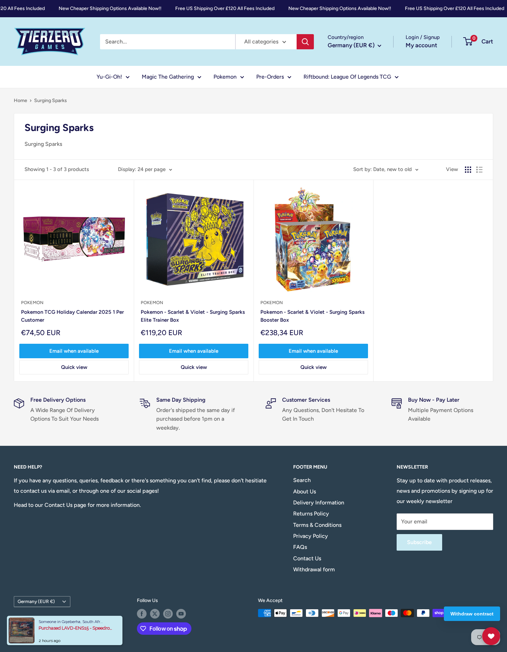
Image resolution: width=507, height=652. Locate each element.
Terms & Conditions (317, 525)
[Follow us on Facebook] (142, 614)
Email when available (74, 351)
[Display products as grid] (468, 170)
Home (20, 100)
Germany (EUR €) (36, 601)
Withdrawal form (314, 569)
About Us (304, 491)
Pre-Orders (270, 76)
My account (421, 45)
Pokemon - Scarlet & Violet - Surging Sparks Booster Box (312, 316)
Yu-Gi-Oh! (109, 76)
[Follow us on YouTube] (181, 614)
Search (302, 480)
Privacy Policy (310, 536)
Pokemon (225, 76)
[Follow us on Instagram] (168, 614)
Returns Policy (311, 513)
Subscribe (419, 542)
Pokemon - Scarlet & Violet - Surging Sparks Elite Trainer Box (193, 316)
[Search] (305, 41)
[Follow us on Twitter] (155, 614)
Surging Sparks (50, 100)
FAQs (300, 547)
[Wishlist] (491, 636)
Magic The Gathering (168, 76)
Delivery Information (318, 502)
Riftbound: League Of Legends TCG (347, 76)
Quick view (74, 367)
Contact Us (307, 558)
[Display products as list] (479, 170)
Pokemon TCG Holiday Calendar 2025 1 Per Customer (72, 316)
